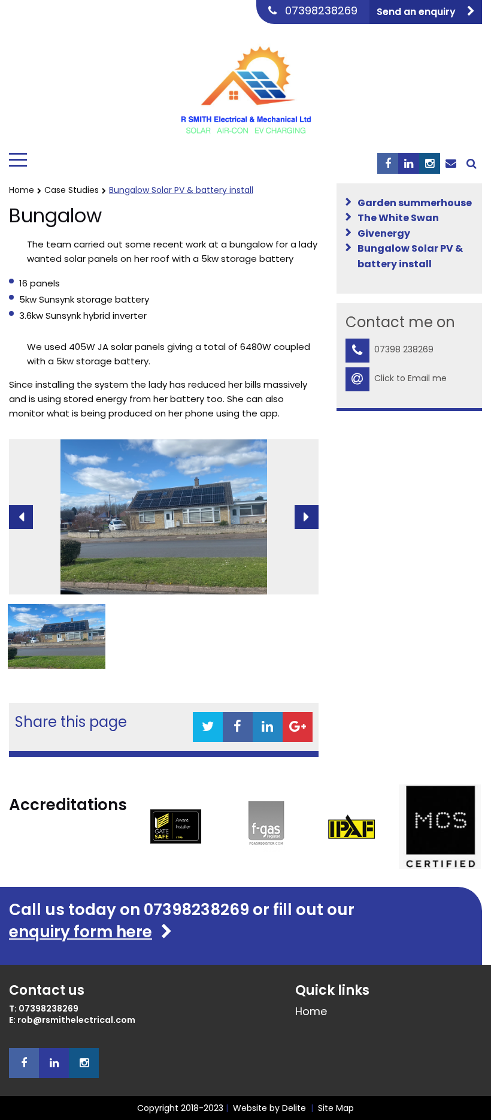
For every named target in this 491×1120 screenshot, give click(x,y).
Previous (21, 517)
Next (307, 517)
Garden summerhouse (414, 203)
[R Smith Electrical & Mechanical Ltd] (245, 85)
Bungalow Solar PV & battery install (410, 256)
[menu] (18, 160)
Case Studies (71, 190)
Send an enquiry (417, 12)
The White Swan (398, 218)
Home (21, 190)
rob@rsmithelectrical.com (76, 1020)
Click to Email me (410, 378)
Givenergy (383, 233)
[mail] (450, 163)
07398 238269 (404, 349)
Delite (294, 1108)
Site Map (336, 1108)
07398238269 (321, 10)
